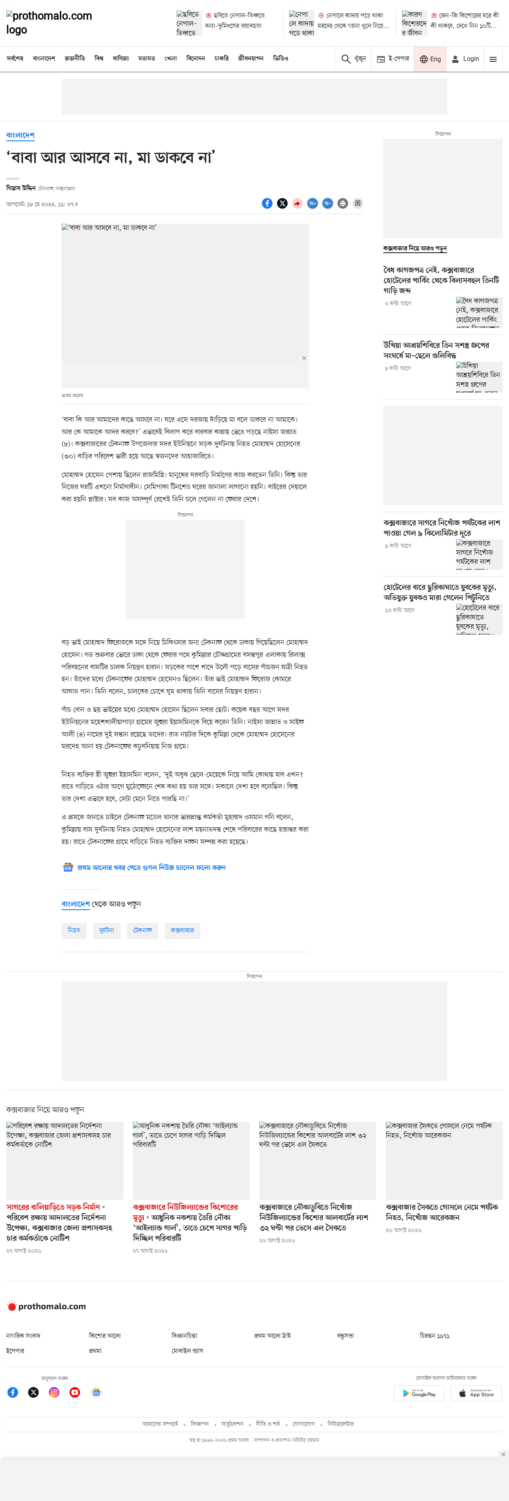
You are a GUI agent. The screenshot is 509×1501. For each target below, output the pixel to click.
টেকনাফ (142, 930)
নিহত (74, 930)
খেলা (171, 58)
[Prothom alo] (60, 23)
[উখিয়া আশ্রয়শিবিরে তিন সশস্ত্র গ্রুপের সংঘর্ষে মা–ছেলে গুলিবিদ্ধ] (479, 377)
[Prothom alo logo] (46, 1309)
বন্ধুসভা (345, 1336)
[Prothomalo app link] (419, 1394)
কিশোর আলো (105, 1336)
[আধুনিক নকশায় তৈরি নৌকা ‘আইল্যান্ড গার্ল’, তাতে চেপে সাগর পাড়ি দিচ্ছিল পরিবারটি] (191, 1161)
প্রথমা (95, 1351)
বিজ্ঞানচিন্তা (184, 1336)
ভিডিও (280, 58)
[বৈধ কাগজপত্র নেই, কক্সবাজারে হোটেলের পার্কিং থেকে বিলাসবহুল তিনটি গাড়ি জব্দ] (479, 312)
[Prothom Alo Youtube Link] (78, 1394)
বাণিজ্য (121, 58)
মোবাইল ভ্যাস (188, 1351)
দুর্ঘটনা (106, 930)
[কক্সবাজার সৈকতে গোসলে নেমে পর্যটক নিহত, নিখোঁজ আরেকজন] (444, 1161)
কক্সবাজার (182, 930)
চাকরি (222, 58)
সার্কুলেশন (232, 1424)
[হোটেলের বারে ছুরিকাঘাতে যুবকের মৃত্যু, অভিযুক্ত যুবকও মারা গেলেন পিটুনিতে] (479, 619)
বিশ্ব (99, 58)
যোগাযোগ (304, 1424)
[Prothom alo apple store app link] (476, 1394)
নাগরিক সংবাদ (23, 1336)
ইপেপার (15, 1351)
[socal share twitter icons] (283, 207)
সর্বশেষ (15, 58)
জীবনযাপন (251, 58)
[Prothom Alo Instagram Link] (58, 1394)
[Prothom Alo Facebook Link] (16, 1394)
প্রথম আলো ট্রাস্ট (272, 1336)
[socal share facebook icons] (268, 207)
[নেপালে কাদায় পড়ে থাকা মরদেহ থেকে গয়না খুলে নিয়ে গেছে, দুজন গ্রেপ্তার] (302, 23)
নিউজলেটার (341, 1424)
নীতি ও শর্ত (268, 1424)
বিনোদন (196, 58)
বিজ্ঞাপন (200, 1424)
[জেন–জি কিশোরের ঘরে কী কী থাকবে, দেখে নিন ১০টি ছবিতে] (414, 23)
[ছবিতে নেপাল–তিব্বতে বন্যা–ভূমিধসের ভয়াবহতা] (189, 23)
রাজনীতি (75, 58)
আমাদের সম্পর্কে (160, 1424)
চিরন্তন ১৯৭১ (434, 1336)
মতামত (146, 58)
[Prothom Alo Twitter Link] (37, 1394)
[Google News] (96, 1393)
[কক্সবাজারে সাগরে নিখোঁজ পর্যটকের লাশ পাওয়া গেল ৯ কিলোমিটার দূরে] (479, 554)
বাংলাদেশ (44, 58)
